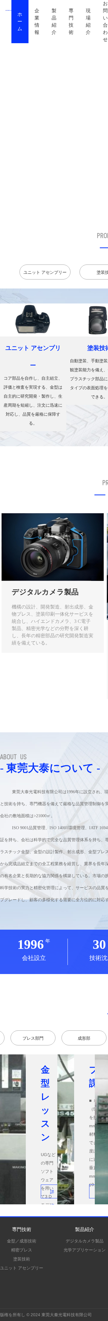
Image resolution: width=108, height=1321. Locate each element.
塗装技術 (21, 1259)
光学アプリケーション (85, 1250)
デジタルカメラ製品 (85, 1241)
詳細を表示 (52, 1193)
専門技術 (71, 21)
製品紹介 (54, 21)
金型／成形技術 (21, 1241)
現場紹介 (88, 21)
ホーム (19, 21)
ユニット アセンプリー (21, 1268)
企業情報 (37, 21)
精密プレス (21, 1250)
